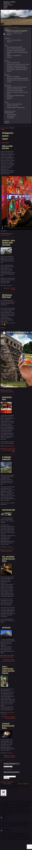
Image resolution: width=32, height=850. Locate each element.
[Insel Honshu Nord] (6, 412)
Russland (7, 61)
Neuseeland (7, 29)
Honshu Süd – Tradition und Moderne (16, 50)
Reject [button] (17, 788)
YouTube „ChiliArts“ (8, 4)
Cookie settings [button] (5, 788)
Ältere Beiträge (5, 142)
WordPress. (26, 783)
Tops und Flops (10, 117)
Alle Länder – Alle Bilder (9, 2)
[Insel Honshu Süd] (6, 515)
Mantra (20, 783)
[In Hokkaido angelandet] (6, 472)
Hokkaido (9, 285)
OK (6, 778)
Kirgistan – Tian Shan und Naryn (14, 88)
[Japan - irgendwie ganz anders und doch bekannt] (4, 686)
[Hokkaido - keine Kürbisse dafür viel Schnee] (6, 254)
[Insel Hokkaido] (4, 288)
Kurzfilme (7, 121)
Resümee (9, 34)
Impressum (3, 781)
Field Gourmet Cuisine (10, 111)
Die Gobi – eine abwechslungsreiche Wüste (17, 78)
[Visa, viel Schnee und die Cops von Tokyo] (6, 574)
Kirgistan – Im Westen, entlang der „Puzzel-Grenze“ (17, 93)
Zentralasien (8, 85)
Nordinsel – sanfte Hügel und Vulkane (16, 31)
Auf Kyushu (6, 627)
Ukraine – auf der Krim (12, 105)
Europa (6, 102)
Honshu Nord (10, 446)
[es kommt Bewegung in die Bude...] (6, 737)
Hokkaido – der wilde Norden (14, 55)
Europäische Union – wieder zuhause (16, 107)
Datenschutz (10, 781)
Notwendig (5, 817)
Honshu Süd (10, 547)
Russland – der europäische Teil (14, 104)
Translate (9, 769)
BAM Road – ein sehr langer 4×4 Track (16, 66)
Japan (6, 45)
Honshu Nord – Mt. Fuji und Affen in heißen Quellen (17, 53)
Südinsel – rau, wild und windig (14, 33)
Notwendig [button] (3, 816)
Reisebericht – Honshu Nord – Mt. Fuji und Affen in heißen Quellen (8, 450)
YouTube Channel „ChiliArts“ (7, 391)
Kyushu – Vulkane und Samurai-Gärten (16, 48)
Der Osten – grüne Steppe (13, 76)
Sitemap (6, 6)
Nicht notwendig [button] (4, 829)
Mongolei (7, 74)
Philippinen (7, 38)
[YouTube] (6, 34)
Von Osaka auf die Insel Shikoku (14, 47)
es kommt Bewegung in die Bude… (8, 726)
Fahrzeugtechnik (11, 116)
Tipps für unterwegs (12, 114)
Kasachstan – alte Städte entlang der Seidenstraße (16, 96)
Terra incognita (13, 27)
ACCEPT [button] (13, 788)
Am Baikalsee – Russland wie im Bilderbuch (17, 67)
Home (6, 28)
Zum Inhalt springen (6, 25)
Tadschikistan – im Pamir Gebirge (15, 90)
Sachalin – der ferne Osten (13, 62)
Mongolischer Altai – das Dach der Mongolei (18, 80)
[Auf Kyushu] (6, 636)
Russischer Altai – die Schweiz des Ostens (17, 69)
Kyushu (9, 655)
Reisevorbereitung (9, 112)
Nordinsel (9, 753)
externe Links (7, 3)
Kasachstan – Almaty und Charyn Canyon (17, 87)
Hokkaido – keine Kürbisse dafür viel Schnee (8, 243)
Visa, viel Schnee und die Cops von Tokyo (8, 559)
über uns (7, 123)
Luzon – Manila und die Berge (14, 40)
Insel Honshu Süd (8, 510)
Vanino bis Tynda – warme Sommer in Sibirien (18, 64)
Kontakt (5, 7)
